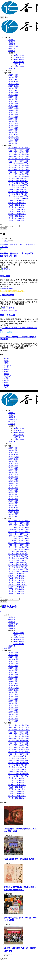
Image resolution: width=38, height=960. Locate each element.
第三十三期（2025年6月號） (19, 156)
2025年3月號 (13, 119)
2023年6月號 (13, 99)
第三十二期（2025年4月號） (19, 159)
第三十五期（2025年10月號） (19, 152)
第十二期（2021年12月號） (18, 196)
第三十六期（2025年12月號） (19, 150)
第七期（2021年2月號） (17, 207)
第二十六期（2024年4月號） (19, 165)
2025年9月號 (13, 132)
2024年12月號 (13, 112)
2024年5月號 (13, 101)
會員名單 (11, 51)
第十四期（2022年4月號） (18, 192)
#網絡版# (7, 376)
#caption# (7, 365)
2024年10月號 (13, 108)
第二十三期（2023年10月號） (19, 172)
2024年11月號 (13, 110)
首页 (6, 241)
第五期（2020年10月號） (17, 212)
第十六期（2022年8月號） (18, 187)
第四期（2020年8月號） (17, 214)
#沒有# (6, 385)
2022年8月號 (13, 77)
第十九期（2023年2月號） (18, 181)
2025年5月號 (13, 123)
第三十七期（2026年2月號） (19, 148)
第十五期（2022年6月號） (18, 189)
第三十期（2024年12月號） (18, 163)
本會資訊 (7, 70)
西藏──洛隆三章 (7, 315)
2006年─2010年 (18, 64)
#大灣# (6, 387)
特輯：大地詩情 (6, 332)
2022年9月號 (13, 79)
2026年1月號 (13, 141)
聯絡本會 (11, 68)
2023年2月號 (13, 90)
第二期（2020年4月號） (17, 218)
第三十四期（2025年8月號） (19, 154)
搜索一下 (3, 228)
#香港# (6, 361)
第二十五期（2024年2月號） (19, 167)
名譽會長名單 (13, 46)
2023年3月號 (13, 93)
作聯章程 (11, 42)
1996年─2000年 (18, 59)
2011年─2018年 (18, 66)
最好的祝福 (5, 276)
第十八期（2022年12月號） (18, 183)
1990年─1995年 (18, 57)
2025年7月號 (13, 128)
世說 (1, 271)
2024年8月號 (13, 106)
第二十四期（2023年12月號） (19, 170)
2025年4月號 (13, 121)
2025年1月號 (13, 115)
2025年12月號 (13, 139)
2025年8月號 (13, 130)
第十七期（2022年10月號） (18, 185)
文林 (1, 249)
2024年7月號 (13, 104)
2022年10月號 (13, 81)
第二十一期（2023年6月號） (19, 176)
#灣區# (6, 378)
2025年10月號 (13, 134)
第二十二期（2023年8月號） (19, 174)
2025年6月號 (13, 126)
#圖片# (6, 369)
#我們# (6, 363)
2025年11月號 (13, 137)
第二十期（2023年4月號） (18, 178)
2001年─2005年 (18, 62)
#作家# (6, 380)
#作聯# (6, 382)
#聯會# (6, 374)
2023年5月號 (13, 97)
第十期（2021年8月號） (17, 200)
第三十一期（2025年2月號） (19, 161)
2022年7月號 (13, 75)
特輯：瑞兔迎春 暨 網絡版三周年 (12, 291)
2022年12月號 (13, 86)
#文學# (6, 359)
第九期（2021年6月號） (17, 203)
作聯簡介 (11, 40)
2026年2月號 (13, 143)
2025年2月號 (13, 117)
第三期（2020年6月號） (17, 216)
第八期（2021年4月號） (17, 205)
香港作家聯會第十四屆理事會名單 (19, 859)
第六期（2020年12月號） (17, 209)
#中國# (6, 371)
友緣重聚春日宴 (7, 295)
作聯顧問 (11, 44)
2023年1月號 (13, 88)
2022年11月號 (13, 84)
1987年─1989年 (18, 55)
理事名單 (11, 48)
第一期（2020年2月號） (17, 220)
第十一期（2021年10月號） (18, 198)
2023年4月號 (13, 95)
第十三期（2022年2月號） (18, 194)
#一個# (6, 367)
